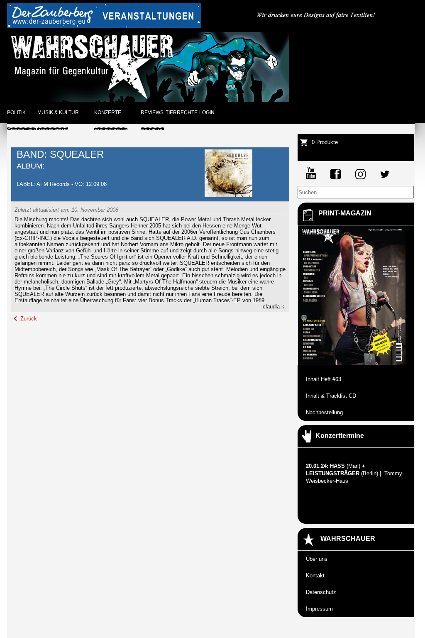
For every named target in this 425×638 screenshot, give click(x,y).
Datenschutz (321, 592)
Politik (16, 112)
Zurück (28, 318)
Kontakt (315, 575)
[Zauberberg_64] (104, 26)
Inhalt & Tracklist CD (331, 396)
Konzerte (107, 112)
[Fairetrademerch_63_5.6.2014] (317, 26)
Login (207, 112)
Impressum (319, 609)
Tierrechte (182, 112)
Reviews (152, 112)
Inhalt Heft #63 (323, 379)
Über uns (316, 559)
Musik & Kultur (58, 112)
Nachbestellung (324, 412)
